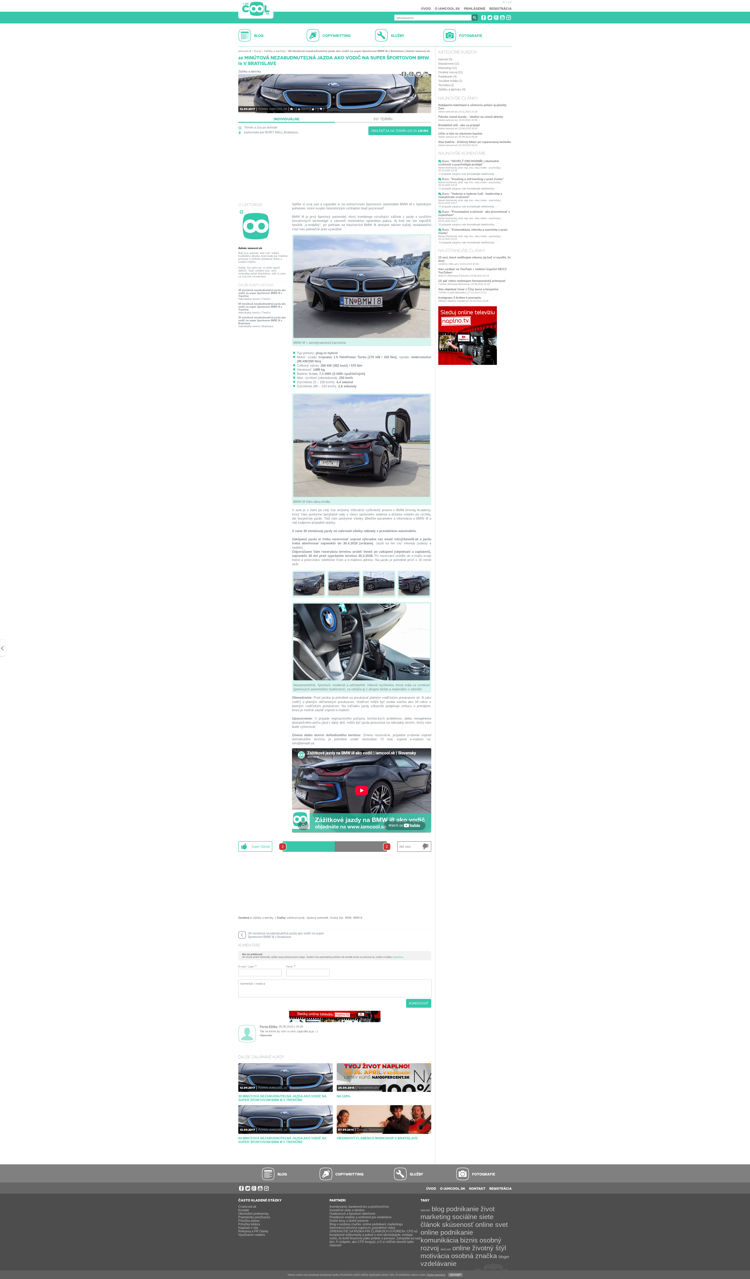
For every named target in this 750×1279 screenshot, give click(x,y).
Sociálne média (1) (450, 80)
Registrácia (500, 8)
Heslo (289, 966)
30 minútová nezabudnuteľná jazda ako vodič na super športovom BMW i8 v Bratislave (262, 320)
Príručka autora (248, 1220)
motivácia (435, 1255)
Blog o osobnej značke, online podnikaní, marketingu (366, 1224)
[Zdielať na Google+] (411, 74)
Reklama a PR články (253, 1231)
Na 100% (343, 1096)
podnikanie (462, 1209)
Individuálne (286, 119)
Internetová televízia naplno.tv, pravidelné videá (362, 1227)
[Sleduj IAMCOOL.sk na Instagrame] (508, 17)
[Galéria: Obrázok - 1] (309, 584)
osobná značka (474, 1255)
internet (425, 1210)
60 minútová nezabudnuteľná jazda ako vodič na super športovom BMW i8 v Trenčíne (262, 306)
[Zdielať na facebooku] (404, 74)
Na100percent (368, 1087)
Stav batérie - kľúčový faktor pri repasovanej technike (474, 142)
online (461, 1248)
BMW (348, 917)
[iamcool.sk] (255, 9)
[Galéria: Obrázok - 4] (414, 584)
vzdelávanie (438, 1263)
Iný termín (383, 119)
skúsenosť (457, 1224)
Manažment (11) (448, 63)
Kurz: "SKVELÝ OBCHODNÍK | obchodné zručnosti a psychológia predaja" (468, 162)
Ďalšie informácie (436, 1275)
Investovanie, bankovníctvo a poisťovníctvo (359, 1206)
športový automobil (317, 917)
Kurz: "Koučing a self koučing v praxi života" (473, 179)
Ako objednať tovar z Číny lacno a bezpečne (468, 289)
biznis (469, 1240)
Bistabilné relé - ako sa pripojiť (459, 125)
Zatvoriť (455, 1274)
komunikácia (439, 1240)
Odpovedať (266, 1035)
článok (430, 1224)
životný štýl (336, 917)
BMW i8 (357, 917)
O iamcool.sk (447, 8)
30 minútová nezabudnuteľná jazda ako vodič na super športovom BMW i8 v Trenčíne (262, 293)
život (487, 1209)
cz (510, 2)
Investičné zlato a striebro (347, 1210)
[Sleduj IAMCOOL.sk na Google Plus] (496, 17)
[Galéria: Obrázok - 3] (379, 584)
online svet (491, 1224)
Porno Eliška (268, 1026)
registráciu (398, 957)
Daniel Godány (369, 1129)
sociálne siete (473, 1216)
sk (503, 2)
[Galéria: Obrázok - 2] (344, 584)
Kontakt (477, 1188)
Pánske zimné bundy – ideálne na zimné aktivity (470, 116)
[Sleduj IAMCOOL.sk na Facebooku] (483, 17)
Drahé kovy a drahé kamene (349, 1220)
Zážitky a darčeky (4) (451, 89)
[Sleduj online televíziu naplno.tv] (334, 1021)
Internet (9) (445, 59)
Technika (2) (446, 85)
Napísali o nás (248, 1227)
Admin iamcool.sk (272, 108)
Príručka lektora (249, 1224)
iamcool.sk (244, 51)
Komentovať (418, 1003)
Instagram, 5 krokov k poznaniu (459, 297)
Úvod (426, 8)
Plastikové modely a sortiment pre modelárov (360, 1217)
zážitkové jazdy (296, 917)
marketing (435, 1216)
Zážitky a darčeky (275, 51)
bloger (504, 1257)
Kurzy (257, 51)
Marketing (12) (447, 68)
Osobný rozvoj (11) (450, 72)
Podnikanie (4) (447, 76)
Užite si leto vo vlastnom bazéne (460, 133)
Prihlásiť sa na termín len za (399, 130)
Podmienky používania (254, 1217)
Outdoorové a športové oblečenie (352, 1213)
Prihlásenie (474, 8)
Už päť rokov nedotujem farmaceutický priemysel (471, 280)
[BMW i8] (361, 338)
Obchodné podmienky (253, 1213)
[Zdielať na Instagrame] (426, 74)
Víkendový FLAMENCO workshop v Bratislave (377, 1138)
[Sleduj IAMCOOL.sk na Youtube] (502, 17)
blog (438, 1209)
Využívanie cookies (251, 1234)
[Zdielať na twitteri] (418, 74)
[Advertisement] (334, 168)
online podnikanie (447, 1232)
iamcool (446, 1249)
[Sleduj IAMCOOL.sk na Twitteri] (490, 17)
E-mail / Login (246, 966)
